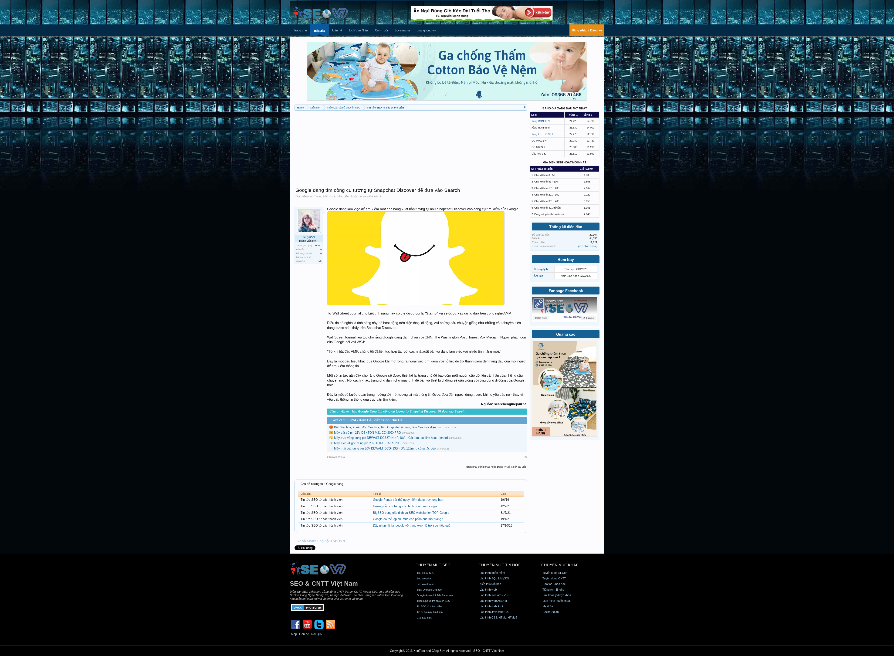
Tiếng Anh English (554, 589)
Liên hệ (337, 30)
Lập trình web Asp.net (493, 600)
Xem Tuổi (381, 30)
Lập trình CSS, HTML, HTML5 (498, 617)
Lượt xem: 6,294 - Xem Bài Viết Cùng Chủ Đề (366, 420)
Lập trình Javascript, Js (494, 612)
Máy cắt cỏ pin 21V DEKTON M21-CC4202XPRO (367, 432)
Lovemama (402, 30)
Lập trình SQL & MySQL (495, 578)
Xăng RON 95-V (541, 121)
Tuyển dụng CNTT (554, 578)
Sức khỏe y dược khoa (556, 595)
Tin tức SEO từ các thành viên (331, 196)
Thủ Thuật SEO (425, 572)
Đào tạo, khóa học (554, 584)
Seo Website (424, 578)
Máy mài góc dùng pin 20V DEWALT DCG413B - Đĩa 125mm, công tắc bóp (385, 448)
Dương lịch (541, 269)
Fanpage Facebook (566, 291)
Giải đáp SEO (424, 617)
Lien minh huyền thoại (556, 600)
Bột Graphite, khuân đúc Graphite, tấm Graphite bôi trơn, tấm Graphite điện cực (388, 427)
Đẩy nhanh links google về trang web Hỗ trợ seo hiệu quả (411, 525)
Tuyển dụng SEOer (554, 573)
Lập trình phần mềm (492, 573)
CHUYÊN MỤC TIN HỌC (499, 565)
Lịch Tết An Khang (587, 246)
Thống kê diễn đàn (565, 227)
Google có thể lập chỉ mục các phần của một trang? (408, 519)
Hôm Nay (566, 260)
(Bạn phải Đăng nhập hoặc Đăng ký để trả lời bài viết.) (496, 466)
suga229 (368, 196)
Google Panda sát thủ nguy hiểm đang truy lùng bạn (408, 499)
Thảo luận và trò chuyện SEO (433, 600)
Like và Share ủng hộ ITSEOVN (320, 541)
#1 (526, 456)
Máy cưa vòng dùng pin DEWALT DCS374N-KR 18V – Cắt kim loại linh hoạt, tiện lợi (391, 438)
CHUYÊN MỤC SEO (433, 565)
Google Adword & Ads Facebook (435, 595)
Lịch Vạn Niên (358, 30)
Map (294, 634)
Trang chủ (300, 30)
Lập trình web (488, 589)
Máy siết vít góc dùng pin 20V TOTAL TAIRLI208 (367, 443)
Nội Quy (316, 634)
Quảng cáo (566, 334)
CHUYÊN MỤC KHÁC (560, 565)
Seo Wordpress (425, 584)
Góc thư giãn (550, 612)
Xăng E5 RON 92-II (542, 134)
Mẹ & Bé (547, 606)
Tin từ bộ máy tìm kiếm (430, 612)
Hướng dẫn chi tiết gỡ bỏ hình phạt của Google (405, 506)
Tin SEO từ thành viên (429, 606)
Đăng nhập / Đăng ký (587, 30)
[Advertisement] (411, 146)
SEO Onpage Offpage (429, 589)
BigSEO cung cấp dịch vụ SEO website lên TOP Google (411, 512)
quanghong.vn (426, 30)
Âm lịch (538, 275)
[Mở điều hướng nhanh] (524, 107)
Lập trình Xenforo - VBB (494, 595)
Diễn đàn (319, 31)
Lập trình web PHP (491, 606)
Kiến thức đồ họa (490, 584)
